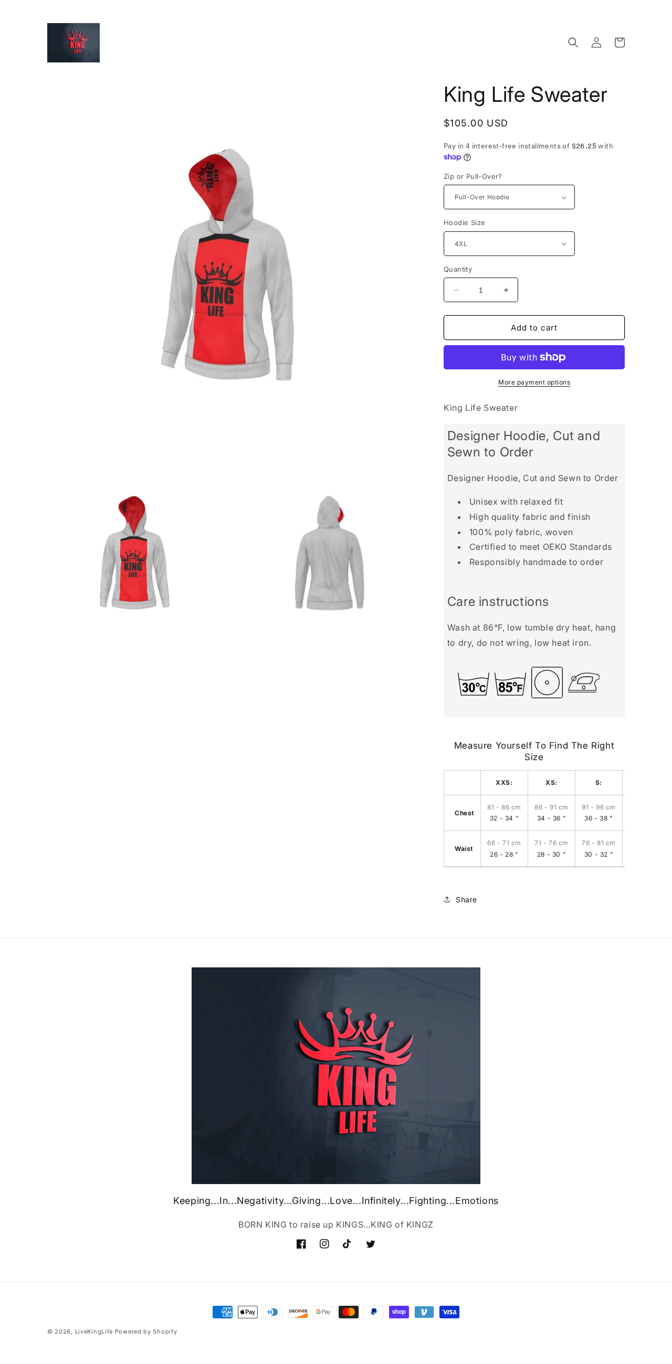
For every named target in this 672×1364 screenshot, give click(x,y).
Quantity (458, 269)
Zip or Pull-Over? (473, 176)
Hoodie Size (464, 222)
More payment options (534, 382)
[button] (573, 42)
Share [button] (466, 899)
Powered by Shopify (146, 1331)
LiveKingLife (94, 1331)
